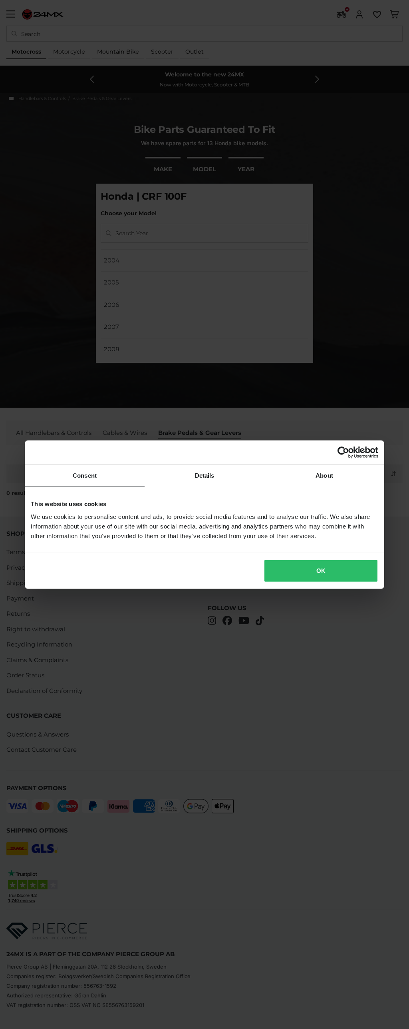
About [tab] (324, 475)
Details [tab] (204, 475)
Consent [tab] (85, 475)
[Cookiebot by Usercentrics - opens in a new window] (343, 452)
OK (321, 570)
